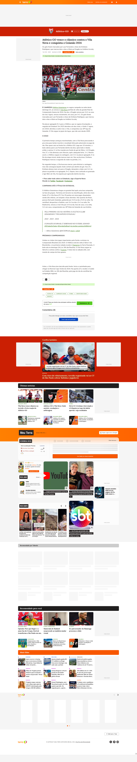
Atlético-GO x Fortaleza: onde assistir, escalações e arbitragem (86, 419)
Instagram (68, 181)
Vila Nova (64, 110)
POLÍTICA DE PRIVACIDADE (83, 742)
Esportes (49, 296)
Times (84, 31)
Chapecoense (31, 639)
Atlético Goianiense (60, 107)
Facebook (59, 181)
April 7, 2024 (75, 231)
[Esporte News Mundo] (46, 279)
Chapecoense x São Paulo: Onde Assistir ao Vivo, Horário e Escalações (34, 643)
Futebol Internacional (49, 626)
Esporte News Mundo (81, 293)
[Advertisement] (107, 420)
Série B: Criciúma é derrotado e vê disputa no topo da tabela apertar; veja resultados (81, 408)
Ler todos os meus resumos (85, 456)
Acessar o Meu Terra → (41, 432)
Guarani (64, 250)
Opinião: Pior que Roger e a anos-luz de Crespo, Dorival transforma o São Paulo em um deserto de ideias (29, 631)
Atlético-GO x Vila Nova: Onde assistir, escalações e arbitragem (55, 408)
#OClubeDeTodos (50, 226)
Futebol (71, 293)
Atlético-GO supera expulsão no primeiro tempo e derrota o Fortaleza (59, 420)
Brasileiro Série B (22, 403)
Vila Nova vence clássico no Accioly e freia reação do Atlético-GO (28, 408)
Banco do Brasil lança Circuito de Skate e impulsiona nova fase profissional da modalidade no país (59, 643)
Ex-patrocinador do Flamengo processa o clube (80, 630)
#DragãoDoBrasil (63, 226)
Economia (28, 657)
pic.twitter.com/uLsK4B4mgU (80, 226)
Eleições (79, 680)
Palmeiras (81, 639)
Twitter (52, 181)
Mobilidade (79, 657)
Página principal (27, 2)
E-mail (112, 2)
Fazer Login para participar (68, 319)
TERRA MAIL (90, 2)
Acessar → (38, 477)
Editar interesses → (113, 440)
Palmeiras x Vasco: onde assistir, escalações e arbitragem (86, 642)
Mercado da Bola (32, 416)
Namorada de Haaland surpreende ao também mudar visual (55, 631)
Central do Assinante (101, 2)
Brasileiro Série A (22, 626)
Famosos (28, 668)
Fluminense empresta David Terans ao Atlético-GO (34, 419)
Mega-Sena (54, 657)
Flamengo (76, 245)
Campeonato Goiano (61, 293)
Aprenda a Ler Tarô (34, 471)
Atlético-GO (62, 31)
